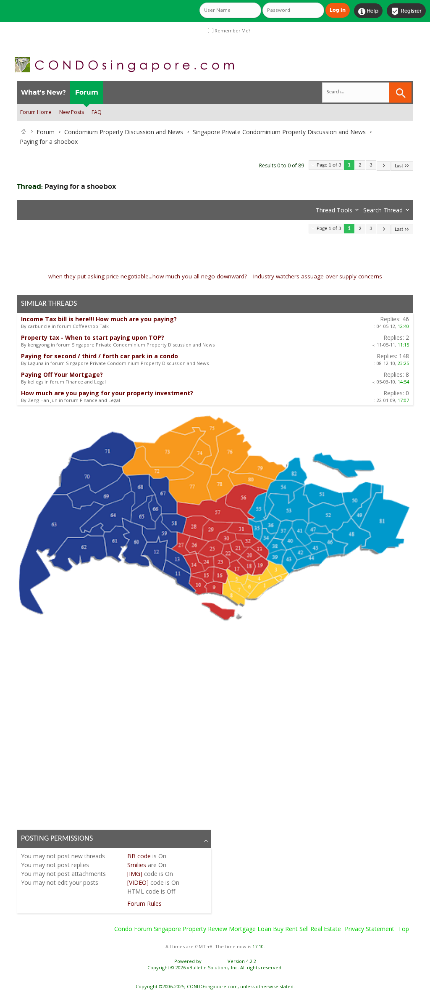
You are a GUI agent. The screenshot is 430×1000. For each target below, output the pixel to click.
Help (368, 11)
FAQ (97, 112)
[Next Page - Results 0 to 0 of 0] (384, 166)
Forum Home (36, 112)
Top (403, 929)
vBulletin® (214, 961)
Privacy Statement (369, 929)
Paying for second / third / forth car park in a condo (99, 356)
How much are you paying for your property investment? (107, 393)
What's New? (43, 92)
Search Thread (383, 210)
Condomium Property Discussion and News (123, 132)
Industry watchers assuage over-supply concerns (317, 276)
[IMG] (134, 874)
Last (399, 166)
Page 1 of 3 (329, 165)
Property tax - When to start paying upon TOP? (92, 337)
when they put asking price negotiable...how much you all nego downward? (147, 276)
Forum (86, 92)
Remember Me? (231, 31)
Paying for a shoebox (80, 186)
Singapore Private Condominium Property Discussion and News (279, 132)
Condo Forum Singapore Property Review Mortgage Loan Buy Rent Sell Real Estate (227, 929)
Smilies (136, 865)
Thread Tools (334, 210)
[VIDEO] (138, 882)
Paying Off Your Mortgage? (62, 374)
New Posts (71, 112)
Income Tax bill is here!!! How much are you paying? (99, 319)
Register (406, 11)
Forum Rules (144, 903)
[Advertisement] (215, 724)
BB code (139, 856)
